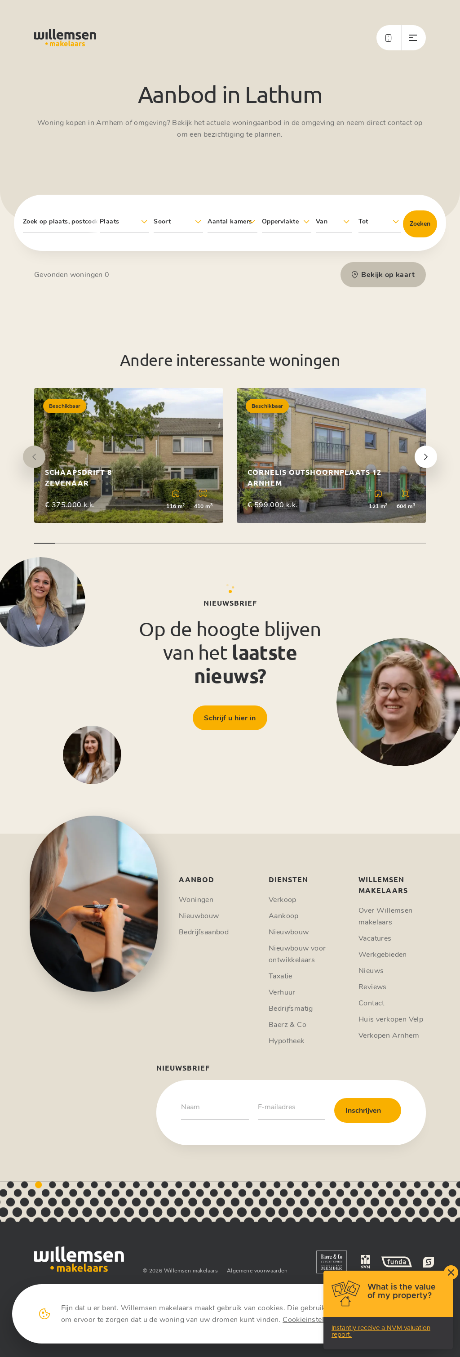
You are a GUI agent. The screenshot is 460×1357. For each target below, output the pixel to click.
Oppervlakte (280, 221)
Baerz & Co (287, 1025)
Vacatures (375, 938)
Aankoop (284, 916)
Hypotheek (287, 1041)
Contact (371, 1003)
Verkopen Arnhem (388, 1035)
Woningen (196, 900)
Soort (162, 221)
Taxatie (280, 976)
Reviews (372, 987)
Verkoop (282, 900)
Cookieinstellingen (313, 1320)
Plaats (109, 221)
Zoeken (420, 223)
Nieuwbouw (199, 916)
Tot (363, 221)
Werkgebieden (382, 955)
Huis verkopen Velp (390, 1019)
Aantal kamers (230, 221)
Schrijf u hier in (230, 718)
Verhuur (282, 992)
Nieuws (371, 971)
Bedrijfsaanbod (204, 932)
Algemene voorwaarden (257, 1270)
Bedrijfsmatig (291, 1008)
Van (321, 221)
